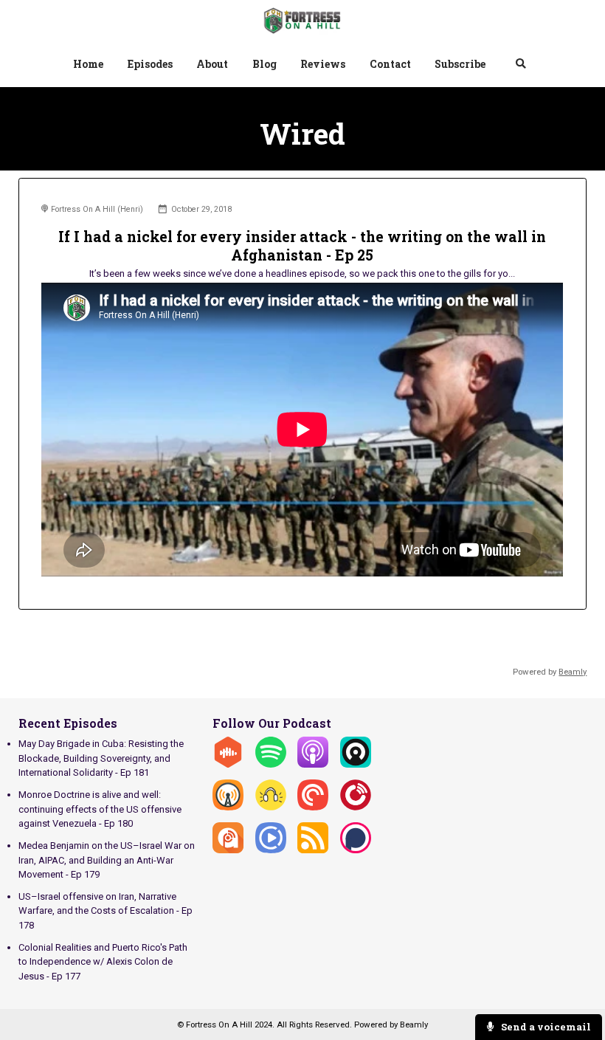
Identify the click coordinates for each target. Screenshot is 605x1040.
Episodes (150, 64)
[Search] (521, 65)
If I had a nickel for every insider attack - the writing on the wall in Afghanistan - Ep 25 (302, 245)
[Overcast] (227, 807)
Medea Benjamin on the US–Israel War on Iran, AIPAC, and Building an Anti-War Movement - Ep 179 (106, 860)
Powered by (550, 672)
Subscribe (460, 64)
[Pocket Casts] (312, 807)
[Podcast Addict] (227, 849)
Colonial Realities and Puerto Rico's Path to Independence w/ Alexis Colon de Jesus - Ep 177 (102, 962)
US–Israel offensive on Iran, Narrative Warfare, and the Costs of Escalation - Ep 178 (105, 911)
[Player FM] (355, 807)
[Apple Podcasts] (312, 764)
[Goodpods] (270, 807)
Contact (390, 64)
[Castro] (355, 764)
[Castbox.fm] (227, 764)
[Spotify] (270, 764)
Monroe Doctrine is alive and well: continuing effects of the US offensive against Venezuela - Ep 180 (100, 809)
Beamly (414, 1024)
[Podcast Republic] (270, 849)
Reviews (322, 64)
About (212, 64)
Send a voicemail (545, 1026)
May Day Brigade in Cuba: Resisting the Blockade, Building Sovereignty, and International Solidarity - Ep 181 (101, 758)
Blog (264, 64)
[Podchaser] (355, 849)
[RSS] (312, 849)
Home (88, 64)
